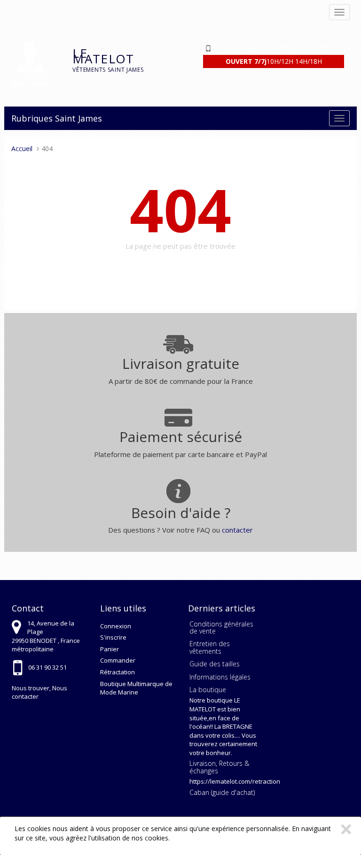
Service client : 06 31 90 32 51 (282, 47)
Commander (117, 660)
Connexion (115, 626)
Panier (109, 649)
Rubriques (32, 118)
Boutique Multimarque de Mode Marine (136, 688)
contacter (237, 529)
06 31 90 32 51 (47, 667)
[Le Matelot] (34, 63)
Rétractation (117, 672)
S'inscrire (113, 637)
